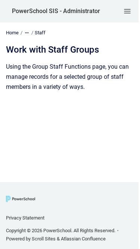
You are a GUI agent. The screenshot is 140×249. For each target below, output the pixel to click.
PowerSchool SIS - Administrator (56, 11)
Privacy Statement (25, 218)
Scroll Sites (44, 239)
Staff (40, 32)
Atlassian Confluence (83, 239)
